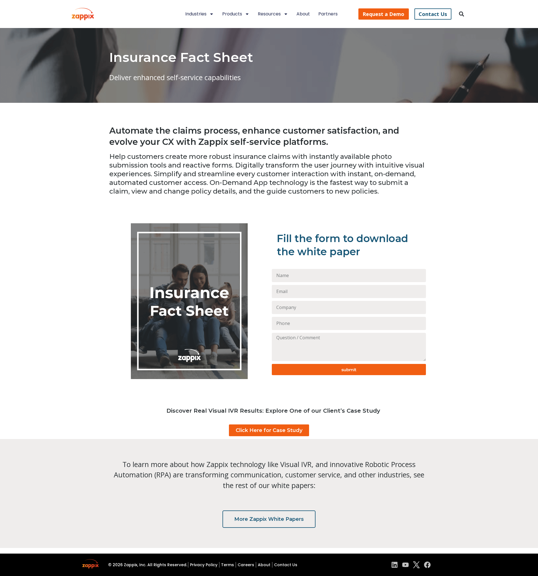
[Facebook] (427, 564)
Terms (227, 565)
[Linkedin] (394, 564)
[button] (461, 14)
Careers (246, 565)
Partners (328, 14)
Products (232, 14)
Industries (196, 14)
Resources (269, 14)
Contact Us (285, 565)
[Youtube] (405, 564)
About (303, 14)
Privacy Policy (203, 565)
